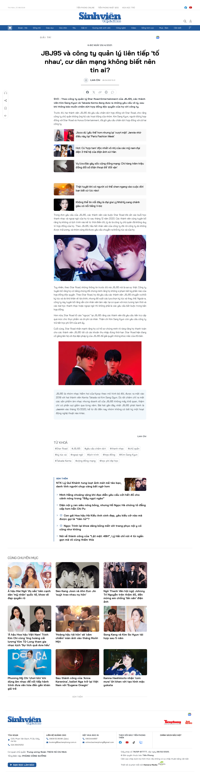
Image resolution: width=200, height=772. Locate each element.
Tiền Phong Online (85, 7)
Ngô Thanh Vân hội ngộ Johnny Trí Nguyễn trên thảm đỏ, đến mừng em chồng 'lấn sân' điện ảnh (124, 596)
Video (133, 28)
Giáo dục (50, 28)
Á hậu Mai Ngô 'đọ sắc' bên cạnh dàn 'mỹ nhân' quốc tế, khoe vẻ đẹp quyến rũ (29, 594)
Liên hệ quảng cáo (56, 735)
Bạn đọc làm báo (23, 764)
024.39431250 (17, 745)
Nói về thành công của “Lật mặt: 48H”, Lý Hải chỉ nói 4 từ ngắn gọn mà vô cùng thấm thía (101, 537)
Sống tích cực (147, 28)
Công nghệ (121, 28)
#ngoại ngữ (77, 454)
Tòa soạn (13, 735)
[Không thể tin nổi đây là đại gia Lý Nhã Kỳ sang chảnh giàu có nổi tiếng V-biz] (64, 205)
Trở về (5, 116)
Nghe (5, 93)
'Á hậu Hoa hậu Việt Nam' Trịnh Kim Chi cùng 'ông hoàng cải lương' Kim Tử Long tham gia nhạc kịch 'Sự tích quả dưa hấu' (29, 640)
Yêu (74, 28)
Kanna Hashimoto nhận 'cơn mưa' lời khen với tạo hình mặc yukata (124, 681)
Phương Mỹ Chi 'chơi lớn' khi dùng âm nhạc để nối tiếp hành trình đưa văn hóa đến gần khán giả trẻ (29, 683)
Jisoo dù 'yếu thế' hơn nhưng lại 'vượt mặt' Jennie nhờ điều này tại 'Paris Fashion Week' (108, 134)
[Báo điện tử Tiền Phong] (172, 722)
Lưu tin (5, 108)
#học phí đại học (109, 460)
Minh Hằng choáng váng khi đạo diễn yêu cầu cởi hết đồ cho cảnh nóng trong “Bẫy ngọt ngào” (99, 496)
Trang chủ (10, 28)
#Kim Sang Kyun (128, 454)
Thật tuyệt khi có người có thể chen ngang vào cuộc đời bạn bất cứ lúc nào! (110, 188)
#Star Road (61, 448)
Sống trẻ (37, 28)
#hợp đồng (109, 454)
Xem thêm (190, 28)
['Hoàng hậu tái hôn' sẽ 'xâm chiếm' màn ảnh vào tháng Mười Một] (77, 619)
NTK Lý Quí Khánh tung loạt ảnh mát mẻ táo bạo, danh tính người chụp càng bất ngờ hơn (88, 484)
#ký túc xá (61, 454)
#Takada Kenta (63, 460)
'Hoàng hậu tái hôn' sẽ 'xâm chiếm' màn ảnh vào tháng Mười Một (77, 638)
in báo (106, 92)
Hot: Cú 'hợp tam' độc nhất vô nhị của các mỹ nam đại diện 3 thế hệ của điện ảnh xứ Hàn (108, 149)
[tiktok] (135, 742)
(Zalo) (66, 738)
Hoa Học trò (128, 7)
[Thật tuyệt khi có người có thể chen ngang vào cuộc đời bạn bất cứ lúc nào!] (64, 189)
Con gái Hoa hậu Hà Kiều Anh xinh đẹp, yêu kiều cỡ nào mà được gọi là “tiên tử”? (100, 517)
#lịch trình (93, 454)
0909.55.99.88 (56, 738)
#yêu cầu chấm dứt (95, 448)
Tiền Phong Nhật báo (108, 7)
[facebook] (185, 7)
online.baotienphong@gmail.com (99, 742)
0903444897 (91, 738)
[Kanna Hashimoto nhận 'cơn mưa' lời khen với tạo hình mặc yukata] (125, 662)
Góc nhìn (63, 28)
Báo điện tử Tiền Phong (100, 17)
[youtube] (190, 7)
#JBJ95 (76, 448)
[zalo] (142, 742)
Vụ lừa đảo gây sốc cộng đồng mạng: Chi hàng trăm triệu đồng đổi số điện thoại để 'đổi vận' (110, 165)
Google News (158, 37)
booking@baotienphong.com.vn (62, 742)
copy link (100, 92)
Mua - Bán (163, 28)
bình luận (112, 92)
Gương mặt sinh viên (101, 28)
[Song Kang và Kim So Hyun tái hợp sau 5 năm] (125, 619)
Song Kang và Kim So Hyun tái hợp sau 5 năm (123, 636)
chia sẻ (87, 92)
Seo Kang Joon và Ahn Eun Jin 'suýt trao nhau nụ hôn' (76, 592)
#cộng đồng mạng (85, 460)
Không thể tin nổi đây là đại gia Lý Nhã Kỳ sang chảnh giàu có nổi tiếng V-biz (108, 204)
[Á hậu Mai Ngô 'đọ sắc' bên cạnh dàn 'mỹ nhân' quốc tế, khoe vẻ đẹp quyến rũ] (29, 575)
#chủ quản (133, 448)
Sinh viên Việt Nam (24, 720)
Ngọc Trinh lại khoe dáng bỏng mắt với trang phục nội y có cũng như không (100, 527)
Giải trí (84, 28)
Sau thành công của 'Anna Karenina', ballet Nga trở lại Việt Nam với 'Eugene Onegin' (77, 681)
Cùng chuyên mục (23, 558)
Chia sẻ (5, 100)
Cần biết (177, 28)
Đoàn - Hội (22, 28)
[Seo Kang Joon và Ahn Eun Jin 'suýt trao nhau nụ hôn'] (77, 575)
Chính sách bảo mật (170, 735)
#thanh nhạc (117, 448)
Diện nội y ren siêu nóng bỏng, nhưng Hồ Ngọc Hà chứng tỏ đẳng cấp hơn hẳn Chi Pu (102, 506)
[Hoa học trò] (188, 722)
